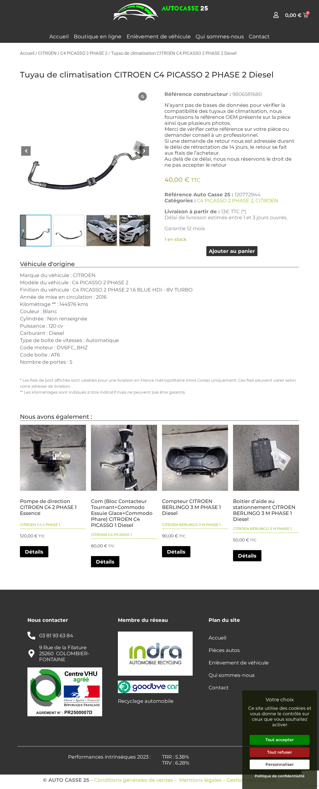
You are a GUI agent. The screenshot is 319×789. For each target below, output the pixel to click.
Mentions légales (200, 780)
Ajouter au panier (232, 251)
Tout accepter (279, 739)
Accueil (59, 36)
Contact (259, 36)
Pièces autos (224, 650)
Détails (34, 552)
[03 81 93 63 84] (31, 636)
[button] (147, 230)
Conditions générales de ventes (133, 780)
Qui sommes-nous (220, 36)
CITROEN (47, 53)
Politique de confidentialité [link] (280, 776)
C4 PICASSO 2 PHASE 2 (83, 53)
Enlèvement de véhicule (159, 36)
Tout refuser (279, 752)
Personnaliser (279, 764)
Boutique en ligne (97, 36)
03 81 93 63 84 (56, 636)
